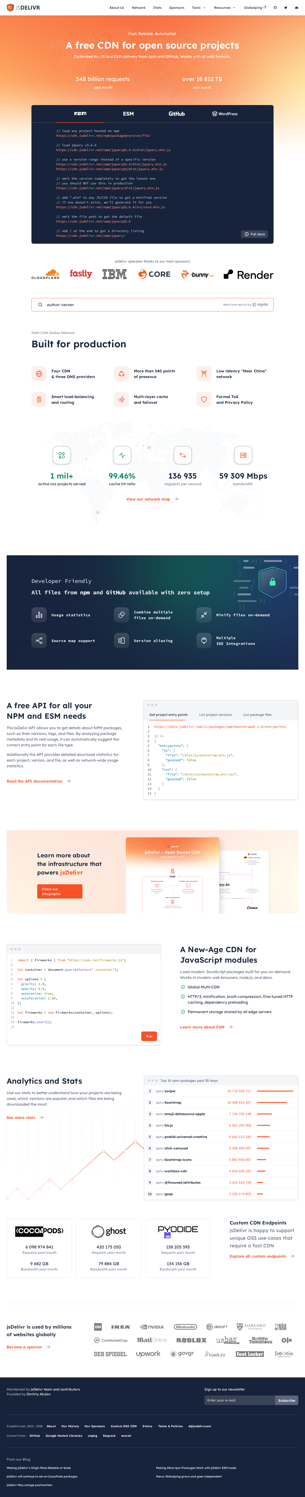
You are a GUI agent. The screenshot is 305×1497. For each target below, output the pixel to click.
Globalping (253, 7)
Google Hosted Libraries (64, 1435)
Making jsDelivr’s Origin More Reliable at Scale (39, 1468)
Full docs (258, 234)
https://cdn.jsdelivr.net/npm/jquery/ (90, 235)
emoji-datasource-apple (180, 1114)
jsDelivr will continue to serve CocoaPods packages (42, 1476)
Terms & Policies (170, 1426)
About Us (116, 7)
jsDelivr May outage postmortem (29, 1485)
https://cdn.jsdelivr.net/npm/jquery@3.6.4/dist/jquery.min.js (113, 150)
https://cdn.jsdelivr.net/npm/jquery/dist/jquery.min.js (107, 188)
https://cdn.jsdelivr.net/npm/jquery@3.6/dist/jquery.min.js (111, 164)
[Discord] (296, 7)
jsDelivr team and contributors (55, 1389)
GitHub (35, 1435)
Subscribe (286, 1400)
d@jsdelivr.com (199, 1426)
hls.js (164, 1125)
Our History (70, 1426)
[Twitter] (285, 7)
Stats (157, 7)
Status (147, 1426)
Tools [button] (196, 7)
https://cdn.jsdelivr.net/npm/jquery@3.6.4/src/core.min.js (110, 207)
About (51, 1426)
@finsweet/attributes (178, 1182)
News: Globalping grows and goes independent (189, 1476)
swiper (166, 1091)
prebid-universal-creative (181, 1137)
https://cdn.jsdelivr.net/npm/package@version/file (103, 135)
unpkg (92, 1435)
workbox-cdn (171, 1171)
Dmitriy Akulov (39, 1394)
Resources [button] (222, 7)
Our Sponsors (95, 1426)
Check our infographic (51, 891)
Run (149, 1036)
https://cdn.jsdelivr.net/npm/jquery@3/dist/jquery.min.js (109, 169)
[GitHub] (275, 7)
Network (139, 7)
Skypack (109, 1435)
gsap (164, 1194)
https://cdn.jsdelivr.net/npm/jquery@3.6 (93, 221)
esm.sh (126, 1435)
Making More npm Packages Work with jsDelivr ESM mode (196, 1468)
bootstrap (168, 1102)
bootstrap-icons (174, 1160)
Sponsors (176, 7)
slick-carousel (172, 1148)
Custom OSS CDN (124, 1426)
